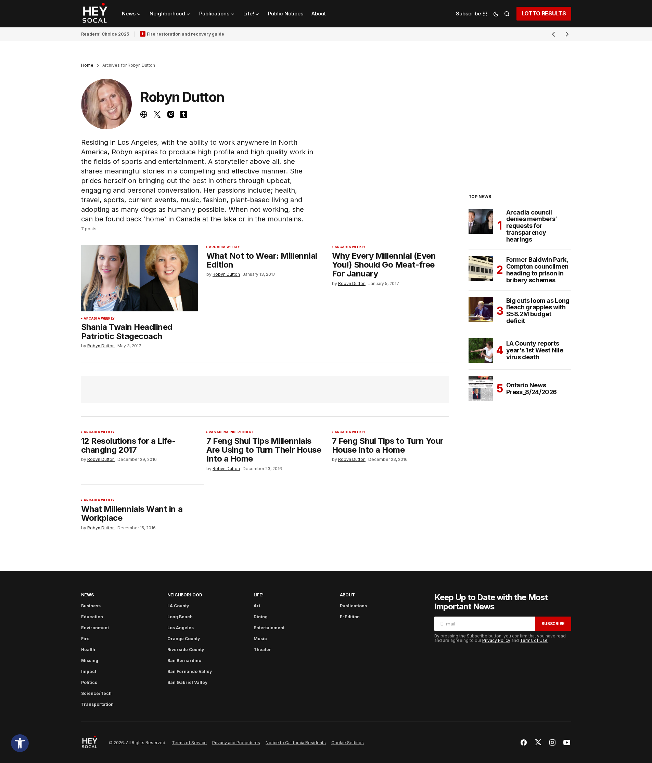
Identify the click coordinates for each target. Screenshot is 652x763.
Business (91, 605)
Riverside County (185, 649)
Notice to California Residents (296, 742)
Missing (89, 660)
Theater (262, 649)
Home (87, 65)
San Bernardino (184, 660)
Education (92, 616)
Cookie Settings (347, 742)
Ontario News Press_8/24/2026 (531, 389)
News (87, 594)
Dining (261, 616)
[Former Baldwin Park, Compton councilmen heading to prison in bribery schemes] (481, 268)
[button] (20, 743)
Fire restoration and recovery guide (185, 34)
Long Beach (180, 616)
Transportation (97, 704)
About (347, 594)
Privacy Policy (496, 640)
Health (88, 649)
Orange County (183, 638)
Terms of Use (534, 640)
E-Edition (350, 616)
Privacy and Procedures (236, 742)
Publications (353, 605)
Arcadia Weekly (99, 318)
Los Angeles (180, 627)
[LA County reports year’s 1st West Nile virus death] (481, 350)
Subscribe (553, 623)
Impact (88, 671)
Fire (85, 638)
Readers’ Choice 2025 (105, 34)
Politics (89, 682)
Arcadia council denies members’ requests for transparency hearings (532, 226)
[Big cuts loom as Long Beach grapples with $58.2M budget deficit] (481, 309)
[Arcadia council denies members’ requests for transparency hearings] (481, 221)
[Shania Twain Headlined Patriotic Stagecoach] (140, 278)
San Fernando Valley (189, 671)
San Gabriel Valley (187, 682)
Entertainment (269, 627)
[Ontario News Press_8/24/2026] (481, 388)
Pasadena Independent (231, 432)
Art (257, 605)
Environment (95, 627)
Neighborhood (184, 594)
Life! (259, 594)
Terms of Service (189, 742)
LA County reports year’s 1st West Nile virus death (534, 350)
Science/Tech (96, 693)
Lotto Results (544, 13)
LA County (178, 605)
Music (260, 638)
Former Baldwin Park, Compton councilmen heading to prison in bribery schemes (537, 269)
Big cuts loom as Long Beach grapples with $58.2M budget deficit (538, 310)
